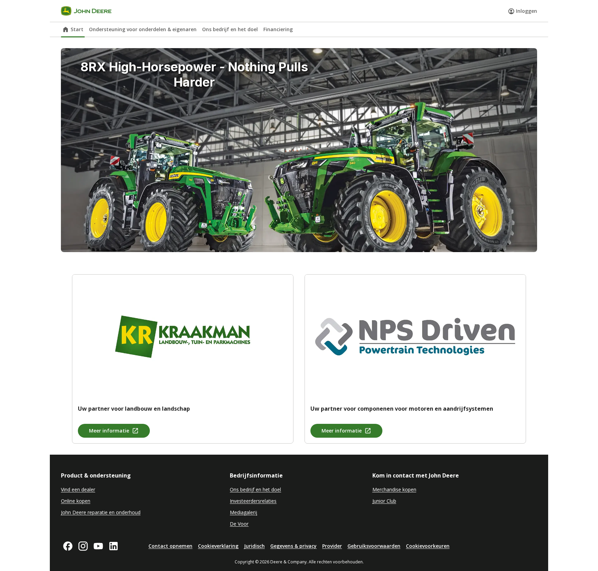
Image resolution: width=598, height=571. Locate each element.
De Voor (239, 523)
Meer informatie (109, 430)
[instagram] (83, 546)
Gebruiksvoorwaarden (373, 546)
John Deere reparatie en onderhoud (101, 512)
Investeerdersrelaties (253, 501)
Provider (332, 546)
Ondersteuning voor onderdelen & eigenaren (143, 29)
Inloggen (526, 11)
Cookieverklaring (218, 546)
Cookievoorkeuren (428, 546)
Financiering (278, 29)
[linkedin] (113, 546)
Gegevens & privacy (293, 546)
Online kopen (75, 501)
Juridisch (254, 546)
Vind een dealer (78, 489)
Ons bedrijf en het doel (230, 29)
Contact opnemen (170, 546)
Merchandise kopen (394, 489)
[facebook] (68, 546)
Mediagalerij (243, 512)
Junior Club (384, 501)
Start (77, 29)
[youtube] (98, 546)
